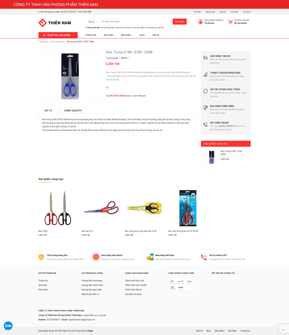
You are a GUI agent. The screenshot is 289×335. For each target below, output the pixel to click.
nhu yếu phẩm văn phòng (143, 28)
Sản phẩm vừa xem (215, 143)
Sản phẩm (126, 35)
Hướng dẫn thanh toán (92, 285)
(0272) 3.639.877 (69, 12)
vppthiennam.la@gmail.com (81, 319)
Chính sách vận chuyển (136, 285)
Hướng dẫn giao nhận (92, 289)
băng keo (119, 28)
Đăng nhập (210, 12)
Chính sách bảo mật (134, 280)
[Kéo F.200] (57, 208)
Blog (142, 35)
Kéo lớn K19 (87, 231)
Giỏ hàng (234, 12)
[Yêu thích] (107, 88)
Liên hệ (155, 35)
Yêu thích (247, 12)
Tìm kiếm (197, 12)
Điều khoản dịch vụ (90, 294)
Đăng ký (222, 12)
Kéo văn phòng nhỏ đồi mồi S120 (141, 231)
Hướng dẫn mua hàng (92, 280)
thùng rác (128, 28)
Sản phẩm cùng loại (50, 179)
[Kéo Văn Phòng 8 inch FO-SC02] (187, 208)
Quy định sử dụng (133, 294)
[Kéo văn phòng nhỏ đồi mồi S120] (144, 208)
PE (156, 28)
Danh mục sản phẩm (59, 35)
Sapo (90, 331)
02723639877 (53, 319)
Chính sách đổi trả (133, 289)
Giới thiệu (108, 35)
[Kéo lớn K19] (101, 208)
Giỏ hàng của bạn (241, 20)
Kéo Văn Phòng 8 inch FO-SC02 (183, 231)
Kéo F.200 (42, 231)
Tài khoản (209, 23)
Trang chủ (90, 35)
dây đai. (161, 28)
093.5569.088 (84, 12)
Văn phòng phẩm (108, 28)
